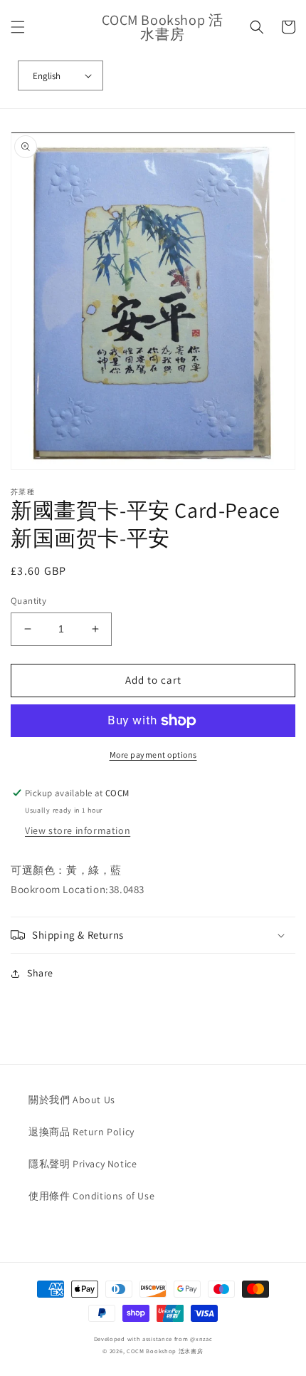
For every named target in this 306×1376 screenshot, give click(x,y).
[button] (17, 27)
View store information (77, 830)
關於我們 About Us (71, 1099)
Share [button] (40, 972)
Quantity (28, 601)
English (46, 76)
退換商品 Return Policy (81, 1131)
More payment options (153, 754)
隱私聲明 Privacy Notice (82, 1163)
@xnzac (201, 1339)
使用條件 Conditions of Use (91, 1195)
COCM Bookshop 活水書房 (165, 1351)
